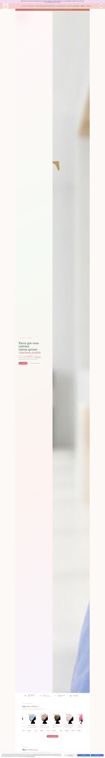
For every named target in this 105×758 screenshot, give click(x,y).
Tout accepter (97, 755)
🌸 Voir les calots (23, 363)
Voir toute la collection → (52, 736)
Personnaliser (70, 755)
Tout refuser (83, 755)
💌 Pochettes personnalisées (35, 363)
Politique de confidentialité (31, 756)
